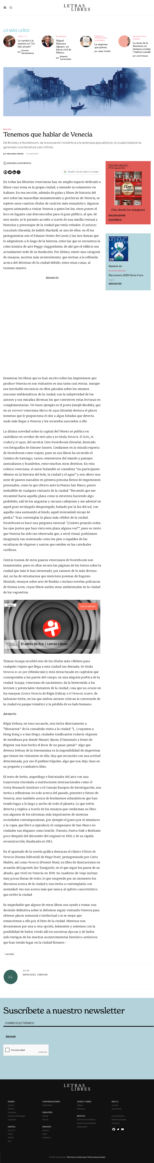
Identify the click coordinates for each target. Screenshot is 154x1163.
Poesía (45, 1116)
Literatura (12, 1119)
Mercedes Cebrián (35, 974)
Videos (136, 39)
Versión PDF (115, 283)
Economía (61, 36)
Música (11, 1137)
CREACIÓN (47, 1112)
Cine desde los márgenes (128, 210)
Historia (45, 1130)
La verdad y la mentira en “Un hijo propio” (26, 43)
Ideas (44, 1134)
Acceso (115, 1105)
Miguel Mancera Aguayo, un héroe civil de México (63, 46)
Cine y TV (22, 36)
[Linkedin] (14, 172)
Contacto (116, 1123)
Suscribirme (116, 1109)
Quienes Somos (118, 1116)
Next (146, 192)
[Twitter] (10, 172)
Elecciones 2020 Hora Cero (126, 275)
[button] (4, 7)
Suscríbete (115, 219)
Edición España (117, 215)
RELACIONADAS (37, 993)
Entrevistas (139, 36)
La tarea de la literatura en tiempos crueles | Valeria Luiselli (142, 47)
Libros (10, 1134)
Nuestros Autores (119, 1119)
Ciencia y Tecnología (100, 37)
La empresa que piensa (101, 46)
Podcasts (81, 1109)
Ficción (45, 1119)
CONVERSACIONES (51, 1101)
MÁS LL (115, 1101)
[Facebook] (5, 172)
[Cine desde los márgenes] (128, 189)
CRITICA (11, 1127)
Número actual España (86, 1123)
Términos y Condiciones (76, 1157)
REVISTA (81, 1116)
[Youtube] (122, 1129)
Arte (9, 1141)
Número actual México (86, 1119)
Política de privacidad (96, 1157)
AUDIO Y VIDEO (84, 1101)
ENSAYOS (46, 1127)
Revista (7, 129)
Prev (109, 192)
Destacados (82, 1126)
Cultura (9, 954)
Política (11, 1109)
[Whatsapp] (18, 172)
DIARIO (11, 1101)
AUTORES (111, 993)
